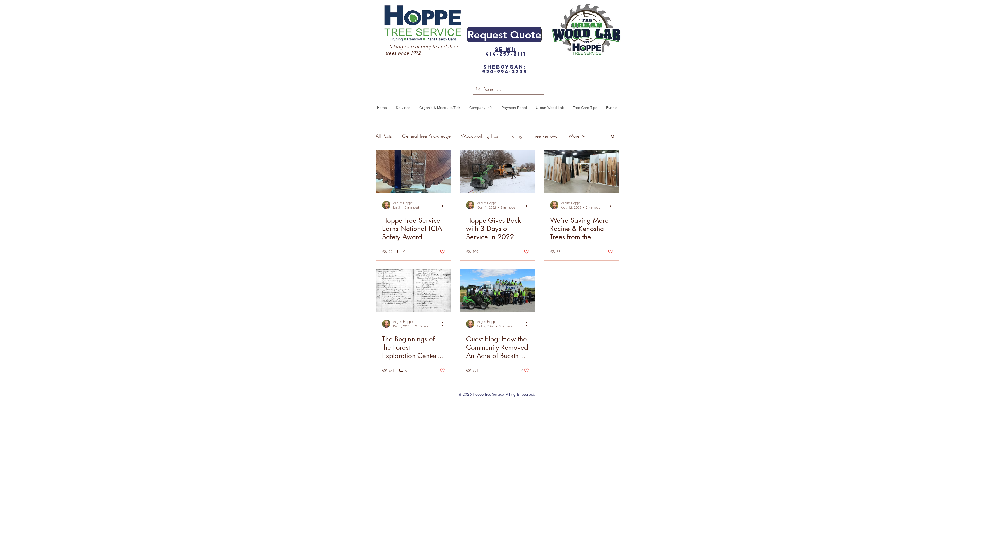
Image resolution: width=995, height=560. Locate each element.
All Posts (384, 136)
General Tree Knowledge (426, 136)
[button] (612, 136)
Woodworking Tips (479, 136)
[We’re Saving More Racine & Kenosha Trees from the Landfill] (581, 171)
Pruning (515, 136)
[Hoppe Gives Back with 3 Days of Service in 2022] (497, 171)
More (574, 136)
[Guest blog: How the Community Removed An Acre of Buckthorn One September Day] (497, 290)
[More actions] (444, 205)
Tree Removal (546, 136)
